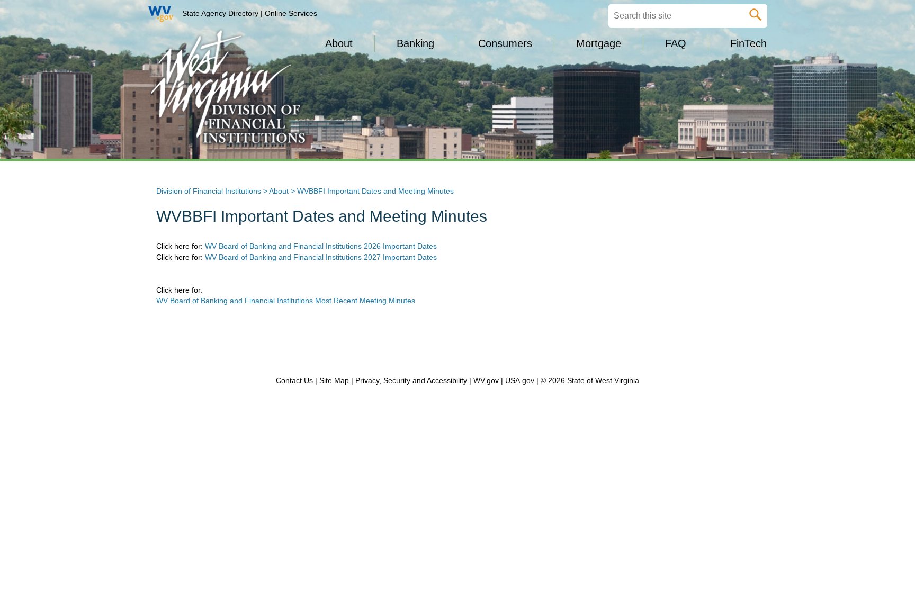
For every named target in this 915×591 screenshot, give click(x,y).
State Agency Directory (220, 13)
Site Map (334, 380)
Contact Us (294, 380)
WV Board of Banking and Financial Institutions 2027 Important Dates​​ (321, 257)
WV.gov (486, 380)
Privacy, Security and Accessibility (411, 380)
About (279, 191)
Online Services (291, 13)
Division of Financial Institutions (208, 191)
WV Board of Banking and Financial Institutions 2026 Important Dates (321, 246)
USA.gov (519, 380)
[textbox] (687, 16)
